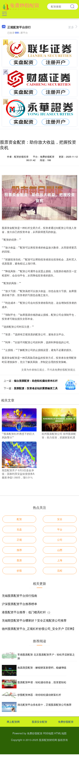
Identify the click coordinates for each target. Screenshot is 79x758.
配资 (19, 519)
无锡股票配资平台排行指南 (19, 595)
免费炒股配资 (65, 721)
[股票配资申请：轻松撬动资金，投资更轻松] (9, 684)
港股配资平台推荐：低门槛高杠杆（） (27, 612)
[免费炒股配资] (21, 6)
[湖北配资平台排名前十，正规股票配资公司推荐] (9, 707)
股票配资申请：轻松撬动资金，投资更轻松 (41, 682)
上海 (59, 560)
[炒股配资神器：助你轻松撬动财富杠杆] (9, 695)
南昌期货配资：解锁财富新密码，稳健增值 (41, 667)
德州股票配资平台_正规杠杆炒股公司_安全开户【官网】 (39, 628)
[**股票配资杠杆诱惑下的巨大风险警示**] (19, 419)
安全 (59, 519)
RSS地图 (48, 733)
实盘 (19, 529)
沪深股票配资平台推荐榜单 (19, 604)
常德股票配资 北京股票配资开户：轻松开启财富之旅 (46, 656)
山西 (59, 550)
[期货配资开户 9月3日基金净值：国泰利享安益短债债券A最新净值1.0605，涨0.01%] (19, 454)
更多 (71, 27)
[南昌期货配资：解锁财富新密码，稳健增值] (9, 670)
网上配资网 (13, 721)
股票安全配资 (39, 721)
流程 (59, 570)
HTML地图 (60, 733)
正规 (19, 539)
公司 (59, 539)
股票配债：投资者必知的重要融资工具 (36, 388)
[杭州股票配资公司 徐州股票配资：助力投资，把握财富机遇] (59, 419)
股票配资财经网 (48, 740)
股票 (19, 560)
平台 (59, 529)
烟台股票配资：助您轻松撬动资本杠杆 (36, 380)
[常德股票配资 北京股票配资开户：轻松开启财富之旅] (9, 656)
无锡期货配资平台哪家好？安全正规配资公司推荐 (34, 620)
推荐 (19, 550)
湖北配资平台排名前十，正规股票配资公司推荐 (44, 704)
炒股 (19, 570)
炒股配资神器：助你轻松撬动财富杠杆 (39, 694)
